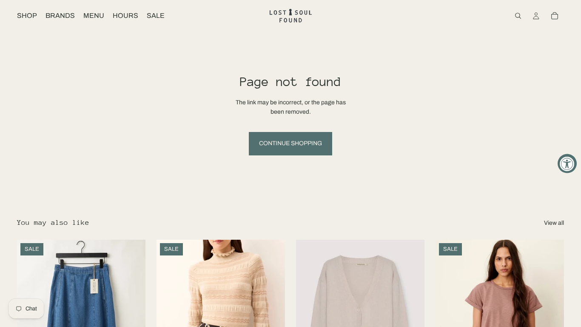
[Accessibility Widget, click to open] (567, 163)
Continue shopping (290, 143)
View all (554, 223)
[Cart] (554, 15)
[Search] (518, 15)
